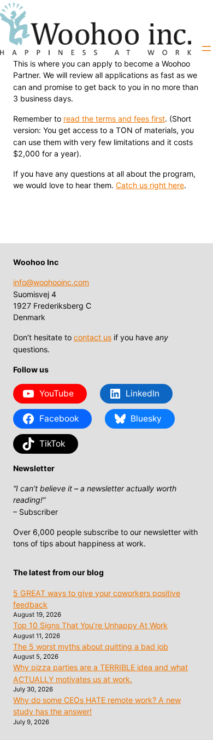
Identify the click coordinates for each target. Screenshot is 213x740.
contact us (92, 337)
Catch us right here (150, 185)
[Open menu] (206, 48)
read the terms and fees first (114, 118)
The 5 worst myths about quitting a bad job (90, 646)
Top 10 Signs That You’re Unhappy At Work (90, 625)
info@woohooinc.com (51, 282)
